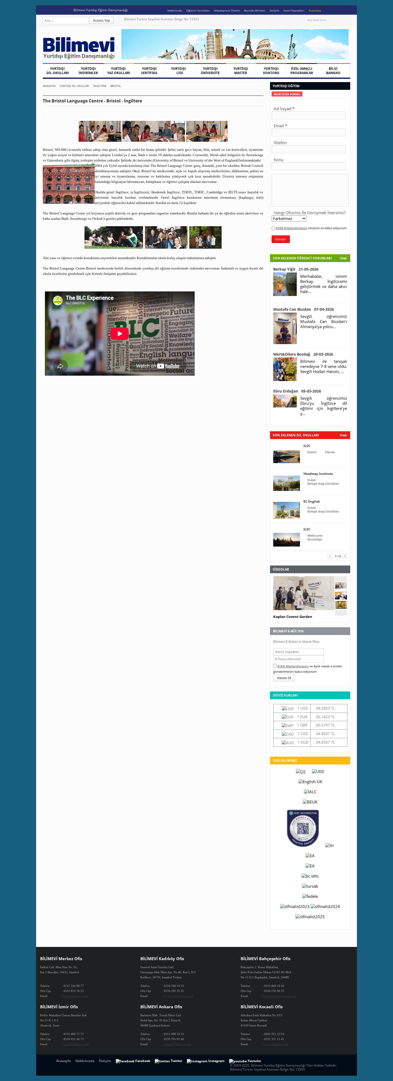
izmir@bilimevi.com (76, 1044)
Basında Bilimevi (254, 10)
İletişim (274, 10)
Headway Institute (318, 473)
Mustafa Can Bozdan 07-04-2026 (303, 309)
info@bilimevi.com (76, 996)
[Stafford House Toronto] (341, 607)
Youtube (342, 20)
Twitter (330, 20)
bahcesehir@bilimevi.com (280, 996)
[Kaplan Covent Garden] (341, 587)
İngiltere (99, 86)
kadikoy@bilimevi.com (178, 996)
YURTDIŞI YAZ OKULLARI (118, 70)
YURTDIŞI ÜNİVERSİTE (210, 70)
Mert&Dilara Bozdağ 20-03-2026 (303, 354)
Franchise (315, 10)
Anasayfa (49, 86)
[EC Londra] (341, 598)
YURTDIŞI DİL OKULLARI (58, 70)
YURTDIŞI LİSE (179, 70)
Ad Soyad (282, 108)
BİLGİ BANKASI (333, 70)
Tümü (343, 258)
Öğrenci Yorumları (198, 10)
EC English (311, 501)
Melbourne (315, 535)
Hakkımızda (174, 10)
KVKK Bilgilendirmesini (291, 228)
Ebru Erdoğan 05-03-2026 (297, 391)
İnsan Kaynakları (294, 10)
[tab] (287, 94)
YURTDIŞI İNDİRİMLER (88, 70)
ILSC (306, 446)
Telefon (280, 142)
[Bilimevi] (81, 57)
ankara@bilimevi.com (177, 1044)
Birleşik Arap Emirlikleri (323, 484)
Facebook (336, 20)
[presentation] (287, 94)
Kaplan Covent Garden (292, 616)
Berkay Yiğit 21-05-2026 (295, 269)
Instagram (347, 20)
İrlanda (330, 452)
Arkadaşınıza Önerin (227, 10)
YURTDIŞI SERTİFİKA (149, 70)
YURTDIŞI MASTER (240, 70)
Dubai (311, 480)
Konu (278, 159)
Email (279, 125)
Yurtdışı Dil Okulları (74, 86)
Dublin (312, 452)
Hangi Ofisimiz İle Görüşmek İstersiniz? (309, 212)
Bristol (115, 86)
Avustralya (314, 539)
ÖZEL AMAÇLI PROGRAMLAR (301, 70)
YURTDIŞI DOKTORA (271, 70)
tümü (343, 435)
